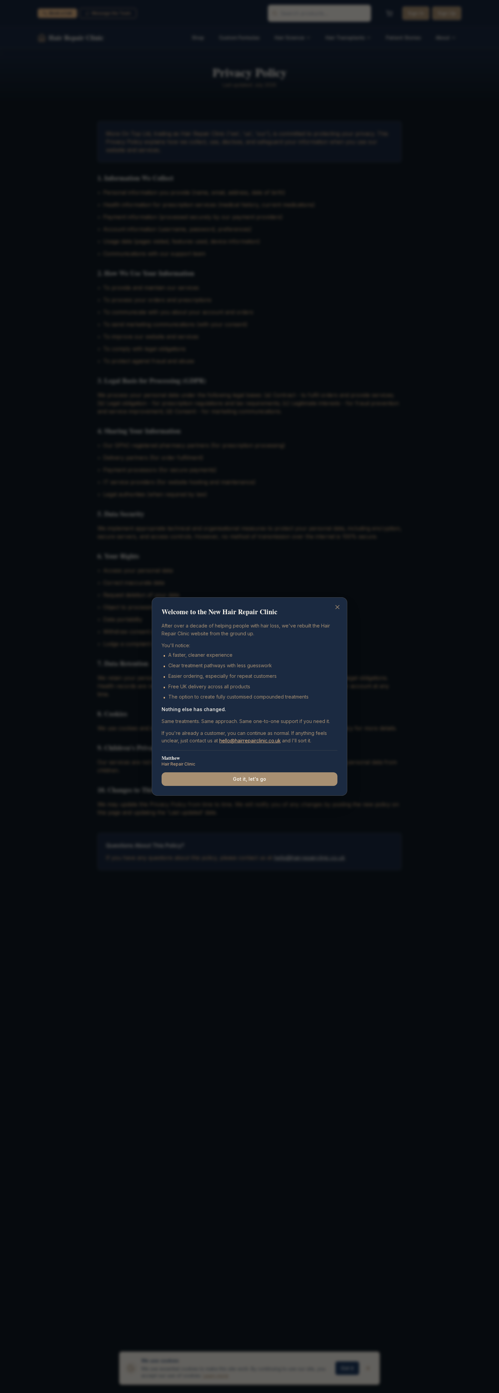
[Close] (337, 607)
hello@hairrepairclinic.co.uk (250, 740)
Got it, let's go (249, 779)
